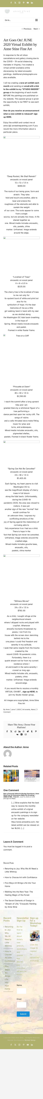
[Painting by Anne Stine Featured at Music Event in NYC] (11, 771)
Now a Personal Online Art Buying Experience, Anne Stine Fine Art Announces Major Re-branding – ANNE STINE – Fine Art (21, 795)
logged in (19, 846)
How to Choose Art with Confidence (21, 877)
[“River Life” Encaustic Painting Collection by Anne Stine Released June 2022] (32, 771)
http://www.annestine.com (23, 822)
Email (19, 999)
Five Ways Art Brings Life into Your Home (7, 977)
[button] (5, 775)
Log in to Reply (10, 798)
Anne (8, 709)
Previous (27, 29)
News (33, 709)
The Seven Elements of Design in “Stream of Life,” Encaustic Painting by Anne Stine (20, 903)
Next (36, 29)
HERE (8, 117)
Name (19, 985)
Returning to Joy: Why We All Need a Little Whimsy (8, 936)
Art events (26, 709)
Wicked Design (30, 1040)
